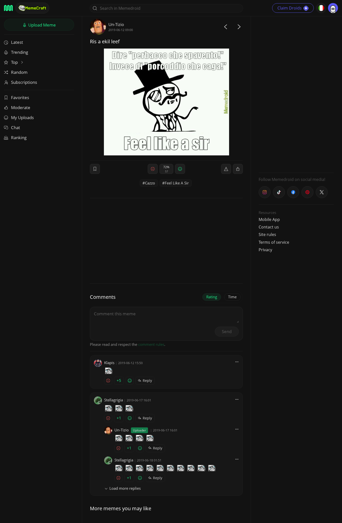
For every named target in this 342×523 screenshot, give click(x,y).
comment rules (151, 344)
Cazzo (150, 182)
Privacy (265, 249)
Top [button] (15, 62)
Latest (17, 42)
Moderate (20, 107)
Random (19, 72)
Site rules (267, 234)
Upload (41, 25)
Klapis (109, 362)
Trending (19, 52)
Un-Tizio (116, 24)
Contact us (269, 227)
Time (232, 296)
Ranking (19, 137)
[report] (226, 169)
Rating (211, 296)
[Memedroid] (8, 8)
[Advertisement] (296, 94)
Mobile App (269, 219)
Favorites (20, 97)
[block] (238, 169)
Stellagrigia (113, 399)
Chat (15, 127)
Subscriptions (24, 82)
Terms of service (274, 242)
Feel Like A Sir (177, 182)
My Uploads (22, 117)
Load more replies (125, 488)
